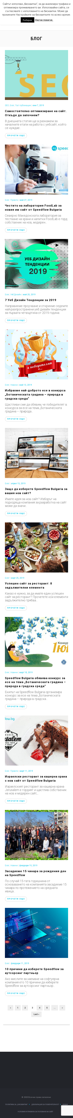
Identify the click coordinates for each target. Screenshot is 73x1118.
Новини (14, 385)
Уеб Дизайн (15, 294)
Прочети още (16, 135)
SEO (7, 105)
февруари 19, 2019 (28, 865)
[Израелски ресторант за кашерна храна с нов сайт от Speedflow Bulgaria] (36, 740)
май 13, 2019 (25, 385)
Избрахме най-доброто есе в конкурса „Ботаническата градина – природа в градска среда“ (35, 394)
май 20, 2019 (29, 294)
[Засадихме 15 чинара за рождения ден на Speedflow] (36, 834)
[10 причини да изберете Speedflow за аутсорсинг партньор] (36, 932)
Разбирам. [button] (27, 20)
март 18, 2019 (26, 672)
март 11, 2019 (26, 771)
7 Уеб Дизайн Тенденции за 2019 (30, 300)
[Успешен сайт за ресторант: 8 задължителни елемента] (36, 547)
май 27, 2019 (26, 200)
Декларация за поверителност (45, 1104)
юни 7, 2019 (38, 105)
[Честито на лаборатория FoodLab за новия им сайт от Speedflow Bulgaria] (36, 169)
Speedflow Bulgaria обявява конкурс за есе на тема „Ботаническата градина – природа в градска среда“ (35, 682)
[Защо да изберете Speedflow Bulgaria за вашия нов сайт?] (36, 452)
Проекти (14, 200)
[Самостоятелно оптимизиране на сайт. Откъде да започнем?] (36, 75)
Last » (36, 1014)
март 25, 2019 (17, 578)
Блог (12, 105)
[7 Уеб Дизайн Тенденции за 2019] (36, 263)
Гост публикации (23, 105)
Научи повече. (44, 20)
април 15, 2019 (18, 483)
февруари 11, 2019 (20, 963)
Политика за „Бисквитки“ (16, 1104)
